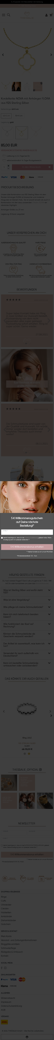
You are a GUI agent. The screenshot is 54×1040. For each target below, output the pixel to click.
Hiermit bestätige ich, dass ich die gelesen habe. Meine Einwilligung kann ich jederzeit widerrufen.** (27, 539)
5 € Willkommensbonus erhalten (27, 547)
